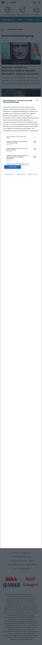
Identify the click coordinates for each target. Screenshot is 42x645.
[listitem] (21, 137)
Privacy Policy (32, 174)
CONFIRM (12, 167)
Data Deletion (9, 174)
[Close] (38, 101)
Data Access (21, 174)
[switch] (34, 142)
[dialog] (21, 322)
